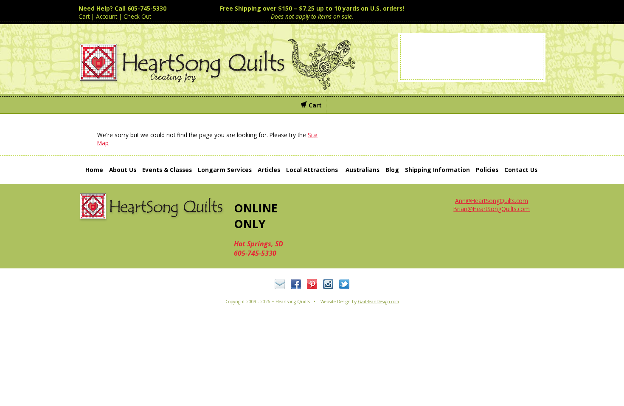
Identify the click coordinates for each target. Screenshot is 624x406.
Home (94, 170)
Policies (487, 170)
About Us (122, 170)
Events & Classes (167, 170)
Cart (84, 16)
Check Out (137, 16)
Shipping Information (437, 170)
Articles (269, 170)
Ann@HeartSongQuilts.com (491, 201)
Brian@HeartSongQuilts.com (491, 209)
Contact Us (520, 170)
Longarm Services (225, 170)
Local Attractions (312, 170)
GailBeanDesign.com (378, 301)
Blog (392, 170)
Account (106, 16)
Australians (362, 170)
